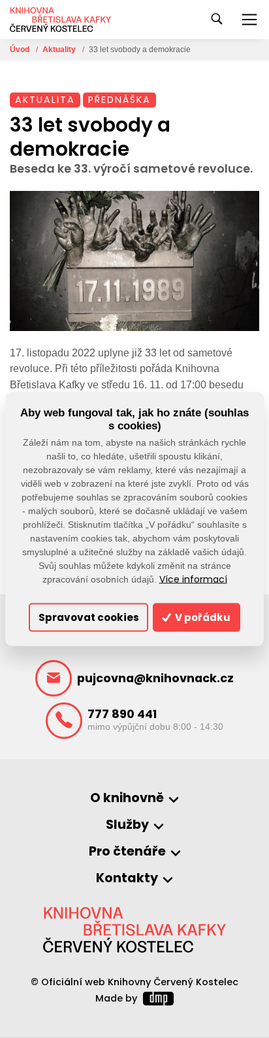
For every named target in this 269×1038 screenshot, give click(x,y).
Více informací (193, 579)
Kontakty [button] (127, 879)
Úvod (20, 49)
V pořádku (201, 617)
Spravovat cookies (89, 617)
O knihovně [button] (127, 798)
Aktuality (60, 49)
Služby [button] (127, 825)
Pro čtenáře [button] (127, 852)
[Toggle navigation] (249, 19)
